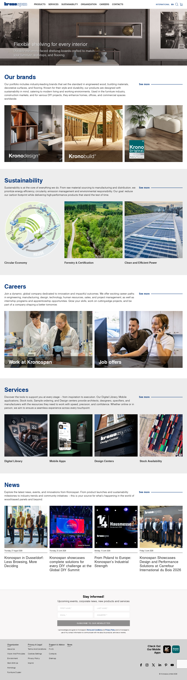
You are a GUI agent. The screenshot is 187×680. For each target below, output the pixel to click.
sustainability (69, 4)
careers (104, 4)
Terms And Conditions (37, 649)
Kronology (11, 668)
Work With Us (12, 663)
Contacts (52, 654)
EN (172, 4)
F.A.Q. (51, 649)
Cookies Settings (35, 654)
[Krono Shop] (181, 4)
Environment (12, 658)
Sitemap (52, 658)
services (53, 4)
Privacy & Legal (35, 644)
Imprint (31, 663)
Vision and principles (16, 654)
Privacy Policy (34, 658)
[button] (6, 33)
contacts (117, 4)
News (69, 644)
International (163, 4)
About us (11, 649)
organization (89, 4)
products (39, 4)
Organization (13, 644)
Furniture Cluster (14, 672)
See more (144, 84)
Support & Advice (57, 644)
